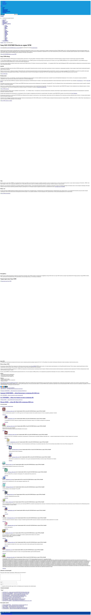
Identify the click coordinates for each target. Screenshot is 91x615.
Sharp (6, 35)
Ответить (4, 414)
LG (5, 29)
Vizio (5, 38)
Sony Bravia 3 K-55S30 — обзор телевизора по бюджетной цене (14, 598)
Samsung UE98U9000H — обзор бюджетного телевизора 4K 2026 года (19, 393)
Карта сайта (5, 3)
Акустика (4, 19)
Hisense (6, 28)
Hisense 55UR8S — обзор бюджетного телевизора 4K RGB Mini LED (15, 607)
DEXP (6, 25)
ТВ (3, 8)
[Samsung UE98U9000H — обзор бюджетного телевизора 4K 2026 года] (13, 390)
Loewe (6, 30)
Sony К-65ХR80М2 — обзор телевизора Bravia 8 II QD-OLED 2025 (15, 595)
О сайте (4, 2)
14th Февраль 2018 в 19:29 (12, 434)
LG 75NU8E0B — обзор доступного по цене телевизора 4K (17, 397)
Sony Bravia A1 (80, 80)
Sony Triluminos (74, 93)
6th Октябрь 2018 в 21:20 (16, 449)
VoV (1, 47)
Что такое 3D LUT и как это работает (7, 387)
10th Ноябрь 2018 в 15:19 (11, 525)
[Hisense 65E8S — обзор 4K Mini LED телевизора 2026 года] (11, 399)
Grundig (6, 26)
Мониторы (4, 12)
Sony (5, 36)
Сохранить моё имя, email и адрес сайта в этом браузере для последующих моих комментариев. (19, 586)
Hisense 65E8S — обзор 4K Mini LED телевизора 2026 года (16, 402)
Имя (1, 582)
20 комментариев (34, 47)
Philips (6, 32)
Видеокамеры (5, 10)
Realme (6, 33)
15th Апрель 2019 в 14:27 (11, 542)
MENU (1, 5)
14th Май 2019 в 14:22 (11, 418)
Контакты (4, 4)
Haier (6, 27)
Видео (4, 7)
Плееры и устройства (6, 11)
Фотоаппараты (5, 9)
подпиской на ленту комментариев (6, 406)
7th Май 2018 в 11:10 (8, 479)
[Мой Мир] (4, 386)
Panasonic (6, 31)
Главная (4, 1)
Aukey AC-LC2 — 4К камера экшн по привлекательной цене (11, 388)
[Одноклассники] (2, 386)
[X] (5, 386)
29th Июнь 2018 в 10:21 (10, 494)
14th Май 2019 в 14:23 (11, 510)
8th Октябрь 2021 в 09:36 (10, 557)
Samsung (6, 34)
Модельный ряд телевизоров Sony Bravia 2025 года (12, 597)
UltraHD (2, 16)
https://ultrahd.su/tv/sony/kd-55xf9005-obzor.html (8, 382)
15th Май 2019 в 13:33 (8, 549)
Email (1, 584)
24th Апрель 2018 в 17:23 (9, 464)
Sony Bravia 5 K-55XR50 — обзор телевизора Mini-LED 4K (13, 596)
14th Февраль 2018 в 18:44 (11, 426)
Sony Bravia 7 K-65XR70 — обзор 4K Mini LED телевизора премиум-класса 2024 (17, 600)
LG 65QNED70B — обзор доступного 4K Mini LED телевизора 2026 (15, 608)
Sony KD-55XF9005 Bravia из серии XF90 (13, 47)
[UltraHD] (2, 15)
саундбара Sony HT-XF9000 (60, 186)
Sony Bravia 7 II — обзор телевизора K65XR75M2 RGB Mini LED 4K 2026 (16, 592)
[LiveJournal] (7, 386)
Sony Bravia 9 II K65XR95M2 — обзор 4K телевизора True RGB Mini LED (16, 593)
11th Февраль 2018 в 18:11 (10, 411)
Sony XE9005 (33, 366)
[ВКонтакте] (1, 386)
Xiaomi (6, 39)
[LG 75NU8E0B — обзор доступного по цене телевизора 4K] (11, 395)
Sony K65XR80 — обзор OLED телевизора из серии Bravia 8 (13, 599)
